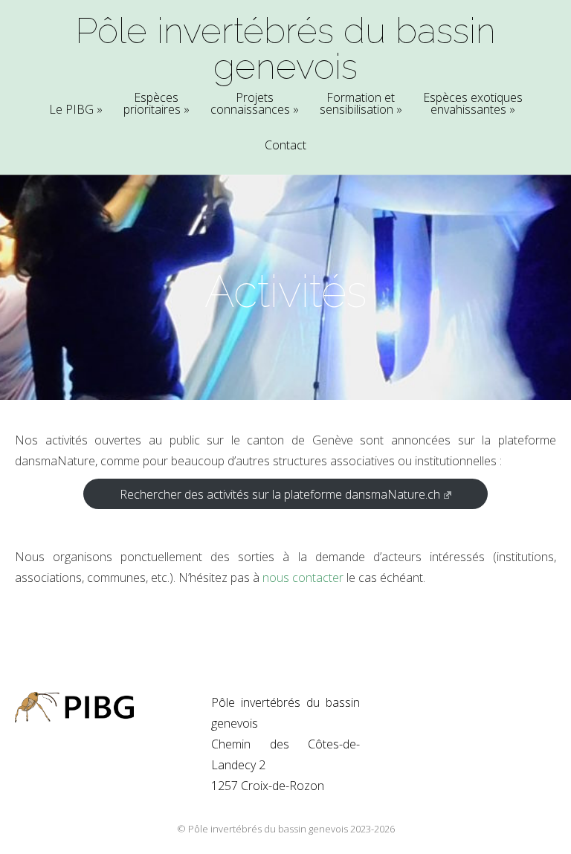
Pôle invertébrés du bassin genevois (285, 48)
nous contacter (302, 577)
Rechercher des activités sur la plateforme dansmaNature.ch (280, 494)
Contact (285, 146)
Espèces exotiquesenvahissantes (473, 104)
